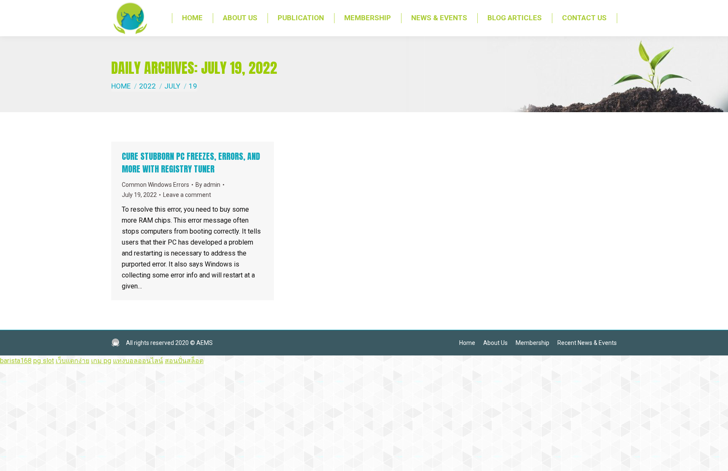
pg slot (43, 361)
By (207, 184)
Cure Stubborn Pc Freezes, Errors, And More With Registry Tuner (191, 162)
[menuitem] (192, 18)
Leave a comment (187, 194)
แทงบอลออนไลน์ (138, 361)
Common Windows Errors (155, 184)
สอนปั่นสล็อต (184, 361)
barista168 (16, 361)
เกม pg (101, 361)
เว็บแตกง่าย (72, 361)
